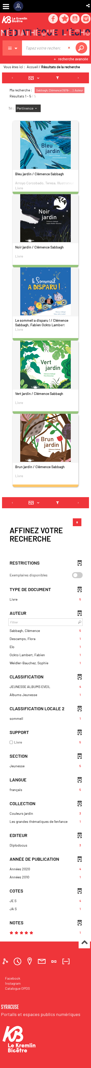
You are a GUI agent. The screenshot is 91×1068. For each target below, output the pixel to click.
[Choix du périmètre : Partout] (12, 48)
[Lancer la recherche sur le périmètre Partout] (82, 48)
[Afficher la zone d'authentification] (20, 6)
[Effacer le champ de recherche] (69, 48)
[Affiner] (57, 78)
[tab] (6, 961)
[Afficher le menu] (6, 7)
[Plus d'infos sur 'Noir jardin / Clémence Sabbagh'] (45, 219)
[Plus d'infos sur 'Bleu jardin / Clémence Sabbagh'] (45, 146)
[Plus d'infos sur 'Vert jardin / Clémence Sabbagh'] (45, 366)
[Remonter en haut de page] (84, 942)
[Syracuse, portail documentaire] (45, 33)
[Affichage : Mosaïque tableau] (35, 78)
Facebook (12, 978)
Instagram (13, 983)
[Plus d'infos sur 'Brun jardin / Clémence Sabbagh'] (45, 439)
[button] (88, 5)
